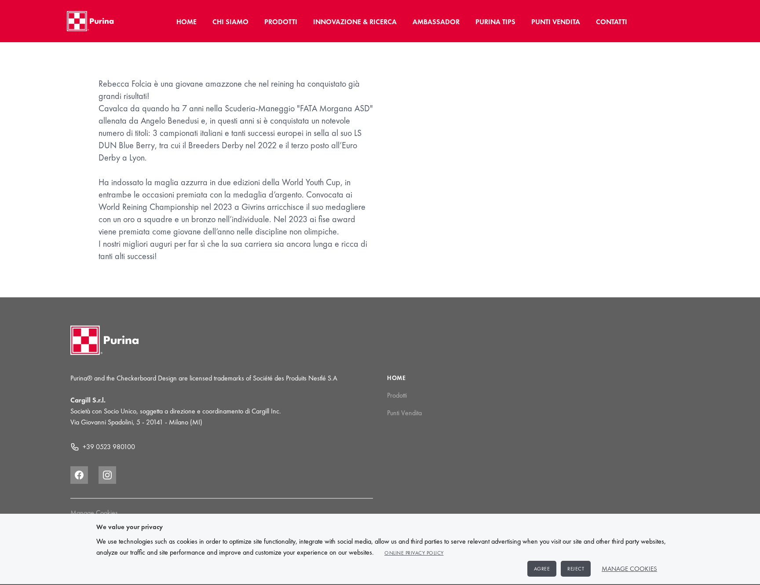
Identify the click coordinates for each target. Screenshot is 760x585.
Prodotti (397, 395)
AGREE (542, 568)
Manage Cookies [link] (94, 512)
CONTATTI (611, 21)
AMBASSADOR (436, 21)
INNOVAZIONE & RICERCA (355, 21)
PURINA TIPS (495, 21)
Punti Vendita (404, 412)
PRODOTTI (280, 21)
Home (396, 378)
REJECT (575, 568)
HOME (186, 21)
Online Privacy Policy (414, 552)
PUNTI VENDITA (555, 21)
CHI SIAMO (230, 21)
